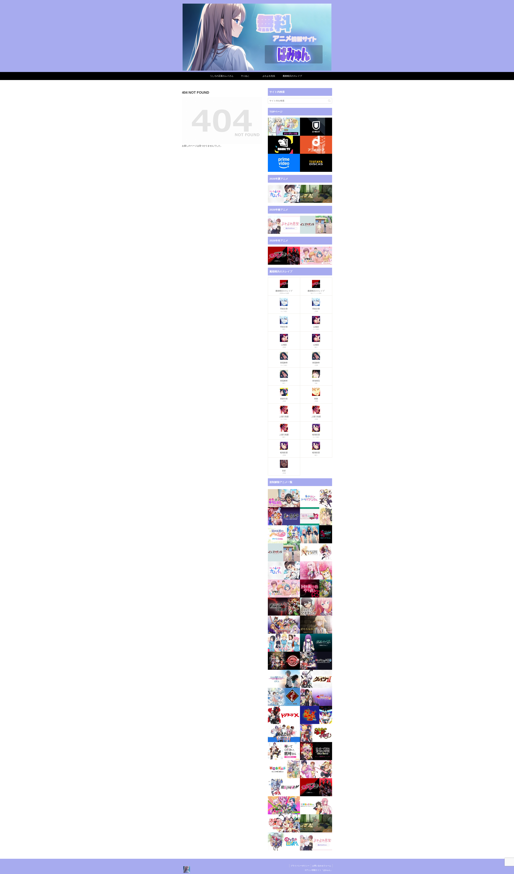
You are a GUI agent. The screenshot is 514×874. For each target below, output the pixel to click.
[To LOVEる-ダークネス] (316, 697)
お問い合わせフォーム (321, 866)
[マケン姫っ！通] (316, 769)
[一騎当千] (284, 516)
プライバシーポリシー (300, 866)
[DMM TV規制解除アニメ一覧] (284, 145)
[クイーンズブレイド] (284, 625)
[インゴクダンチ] (316, 225)
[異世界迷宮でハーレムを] (284, 534)
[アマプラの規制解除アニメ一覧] (284, 163)
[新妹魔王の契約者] (316, 661)
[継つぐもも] (284, 697)
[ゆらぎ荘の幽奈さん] (284, 841)
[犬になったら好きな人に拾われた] (316, 534)
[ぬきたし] (284, 733)
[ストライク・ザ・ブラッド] (284, 679)
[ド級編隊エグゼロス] (316, 715)
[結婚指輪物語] (316, 625)
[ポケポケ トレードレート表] (284, 127)
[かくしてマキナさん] (316, 607)
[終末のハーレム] (316, 643)
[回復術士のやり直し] (316, 588)
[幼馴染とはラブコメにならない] (316, 256)
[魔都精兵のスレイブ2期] (284, 256)
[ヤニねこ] (316, 194)
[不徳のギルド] (284, 769)
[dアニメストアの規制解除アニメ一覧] (316, 145)
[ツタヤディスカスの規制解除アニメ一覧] (316, 163)
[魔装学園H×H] (284, 787)
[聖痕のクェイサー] (316, 679)
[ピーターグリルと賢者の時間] (316, 751)
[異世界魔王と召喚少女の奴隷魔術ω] (316, 516)
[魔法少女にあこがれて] (284, 805)
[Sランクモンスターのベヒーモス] (316, 570)
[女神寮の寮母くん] (316, 805)
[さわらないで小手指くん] (284, 643)
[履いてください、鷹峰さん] (284, 751)
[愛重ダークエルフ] (284, 498)
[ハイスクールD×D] (316, 733)
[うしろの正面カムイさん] (284, 194)
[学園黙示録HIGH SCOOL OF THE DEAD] (284, 607)
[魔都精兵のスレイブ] (316, 787)
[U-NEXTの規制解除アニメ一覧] (316, 127)
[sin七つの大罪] (284, 661)
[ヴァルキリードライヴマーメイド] (316, 552)
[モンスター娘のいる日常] (284, 823)
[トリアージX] (284, 715)
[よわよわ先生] (284, 225)
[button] (329, 100)
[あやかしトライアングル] (316, 498)
